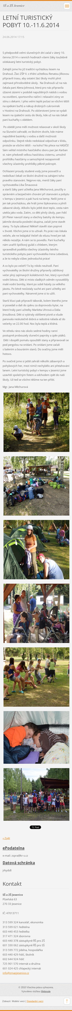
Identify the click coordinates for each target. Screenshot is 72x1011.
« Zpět (6, 838)
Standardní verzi (35, 1001)
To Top (67, 1001)
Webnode (46, 991)
